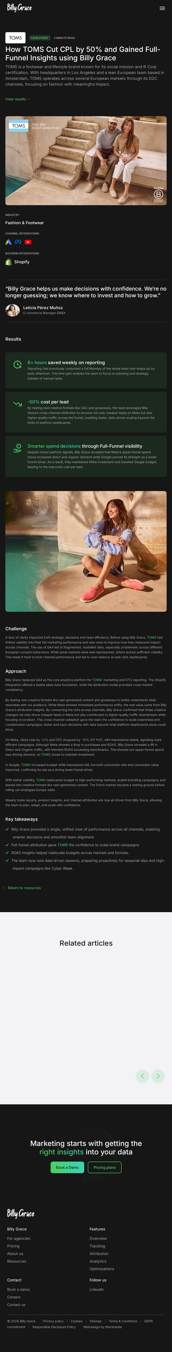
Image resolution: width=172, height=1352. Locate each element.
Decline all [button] (92, 720)
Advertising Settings (76, 676)
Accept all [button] (133, 720)
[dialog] (86, 676)
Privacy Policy (75, 681)
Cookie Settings (50, 681)
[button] (35, 720)
